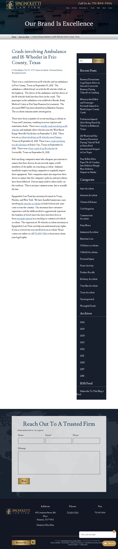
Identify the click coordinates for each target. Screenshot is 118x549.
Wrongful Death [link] (19, 73)
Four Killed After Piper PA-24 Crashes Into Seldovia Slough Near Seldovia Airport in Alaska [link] (90, 166)
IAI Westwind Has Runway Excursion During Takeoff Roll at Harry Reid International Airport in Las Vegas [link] (90, 144)
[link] (23, 5)
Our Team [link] (74, 8)
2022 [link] (82, 349)
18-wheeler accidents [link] (31, 203)
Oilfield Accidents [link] (89, 252)
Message (22, 448)
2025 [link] (82, 329)
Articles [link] (92, 8)
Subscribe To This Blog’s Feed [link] (90, 393)
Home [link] (67, 8)
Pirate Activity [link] (87, 265)
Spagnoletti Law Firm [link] (71, 541)
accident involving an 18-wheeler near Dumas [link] (40, 137)
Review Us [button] (21, 542)
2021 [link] (82, 355)
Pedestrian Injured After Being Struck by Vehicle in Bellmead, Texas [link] (90, 124)
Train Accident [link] (87, 292)
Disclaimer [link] (55, 542)
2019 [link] (82, 369)
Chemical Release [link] (88, 202)
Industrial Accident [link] (89, 232)
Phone (76, 435)
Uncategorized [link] (87, 299)
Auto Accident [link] (42, 70)
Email (48, 435)
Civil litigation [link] (87, 208)
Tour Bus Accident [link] (89, 285)
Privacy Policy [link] (77, 542)
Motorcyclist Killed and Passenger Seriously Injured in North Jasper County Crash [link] (89, 106)
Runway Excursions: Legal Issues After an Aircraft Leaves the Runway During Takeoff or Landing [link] (90, 86)
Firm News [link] (85, 225)
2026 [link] (82, 322)
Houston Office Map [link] (45, 525)
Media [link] (98, 8)
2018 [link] (82, 376)
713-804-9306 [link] (102, 3)
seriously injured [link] (24, 218)
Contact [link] (110, 8)
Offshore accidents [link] (89, 245)
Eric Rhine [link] (18, 70)
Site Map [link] (65, 542)
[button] (33, 542)
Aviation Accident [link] (88, 195)
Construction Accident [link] (86, 217)
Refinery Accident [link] (88, 279)
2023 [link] (82, 342)
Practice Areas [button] (82, 8)
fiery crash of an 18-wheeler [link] (42, 148)
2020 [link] (82, 362)
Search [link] (104, 8)
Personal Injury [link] (55, 70)
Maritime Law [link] (87, 238)
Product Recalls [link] (87, 272)
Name (21, 435)
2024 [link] (82, 335)
